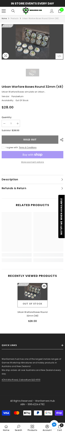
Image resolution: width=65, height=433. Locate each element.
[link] (17, 255)
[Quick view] (44, 286)
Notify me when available (61, 216)
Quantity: (7, 117)
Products (15, 18)
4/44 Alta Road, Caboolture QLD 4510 (21, 379)
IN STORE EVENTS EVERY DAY (32, 3)
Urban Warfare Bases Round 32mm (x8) (33, 314)
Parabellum (18, 96)
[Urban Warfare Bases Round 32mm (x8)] (33, 291)
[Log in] (52, 11)
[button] (54, 424)
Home (4, 18)
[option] (32, 3)
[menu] (4, 11)
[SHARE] (60, 140)
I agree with (12, 147)
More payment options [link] (32, 162)
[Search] (13, 11)
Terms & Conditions (27, 147)
